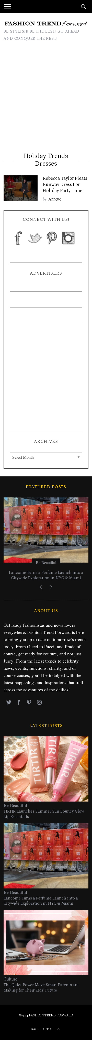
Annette (54, 199)
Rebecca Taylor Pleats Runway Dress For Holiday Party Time (65, 184)
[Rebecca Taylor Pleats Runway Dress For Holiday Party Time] (20, 188)
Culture (10, 979)
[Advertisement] (46, 98)
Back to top (42, 1029)
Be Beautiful (46, 562)
